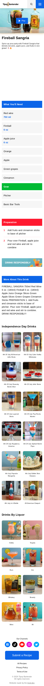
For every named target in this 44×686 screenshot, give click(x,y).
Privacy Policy (22, 668)
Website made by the (22, 683)
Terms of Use (22, 672)
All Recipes (22, 663)
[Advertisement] (22, 75)
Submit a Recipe (22, 655)
